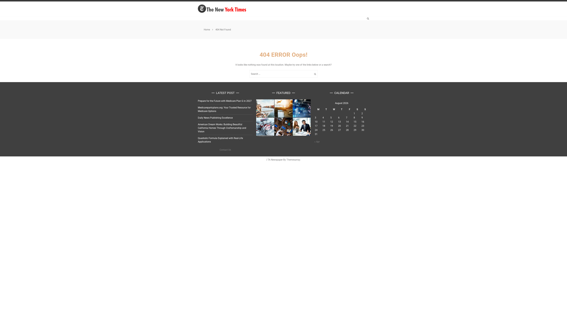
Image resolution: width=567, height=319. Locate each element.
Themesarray (293, 159)
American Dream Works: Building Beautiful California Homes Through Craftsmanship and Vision (222, 128)
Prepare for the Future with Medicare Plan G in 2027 (225, 101)
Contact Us (225, 149)
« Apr (317, 141)
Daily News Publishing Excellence (215, 117)
